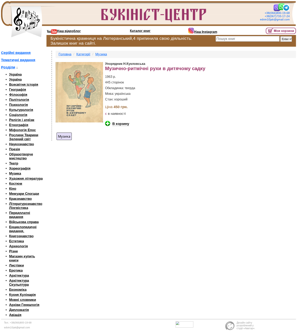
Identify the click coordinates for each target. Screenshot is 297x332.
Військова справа (24, 222)
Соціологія (18, 115)
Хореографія (20, 168)
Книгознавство (21, 236)
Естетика (16, 241)
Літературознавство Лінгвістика (25, 206)
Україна (15, 74)
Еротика (16, 270)
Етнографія (18, 125)
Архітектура (19, 275)
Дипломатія (19, 310)
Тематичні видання (18, 60)
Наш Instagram (205, 32)
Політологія (19, 100)
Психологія (18, 105)
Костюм (15, 183)
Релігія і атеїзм (21, 120)
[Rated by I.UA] (185, 324)
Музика (15, 173)
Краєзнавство (20, 199)
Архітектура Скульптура (19, 283)
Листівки (16, 265)
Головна (65, 54)
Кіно (12, 189)
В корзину (120, 124)
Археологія (18, 246)
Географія (17, 90)
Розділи (8, 67)
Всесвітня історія (23, 84)
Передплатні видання (19, 215)
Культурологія (21, 110)
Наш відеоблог (69, 31)
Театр (13, 163)
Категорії (83, 54)
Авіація (15, 315)
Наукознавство (21, 144)
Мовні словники (22, 300)
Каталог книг (140, 31)
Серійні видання (16, 53)
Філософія (18, 95)
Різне (13, 251)
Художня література (26, 178)
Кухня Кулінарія (22, 295)
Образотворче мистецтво (21, 156)
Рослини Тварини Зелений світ (23, 137)
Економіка (17, 290)
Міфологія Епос (22, 130)
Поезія (14, 149)
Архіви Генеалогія (24, 305)
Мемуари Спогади (24, 194)
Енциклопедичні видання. (23, 229)
